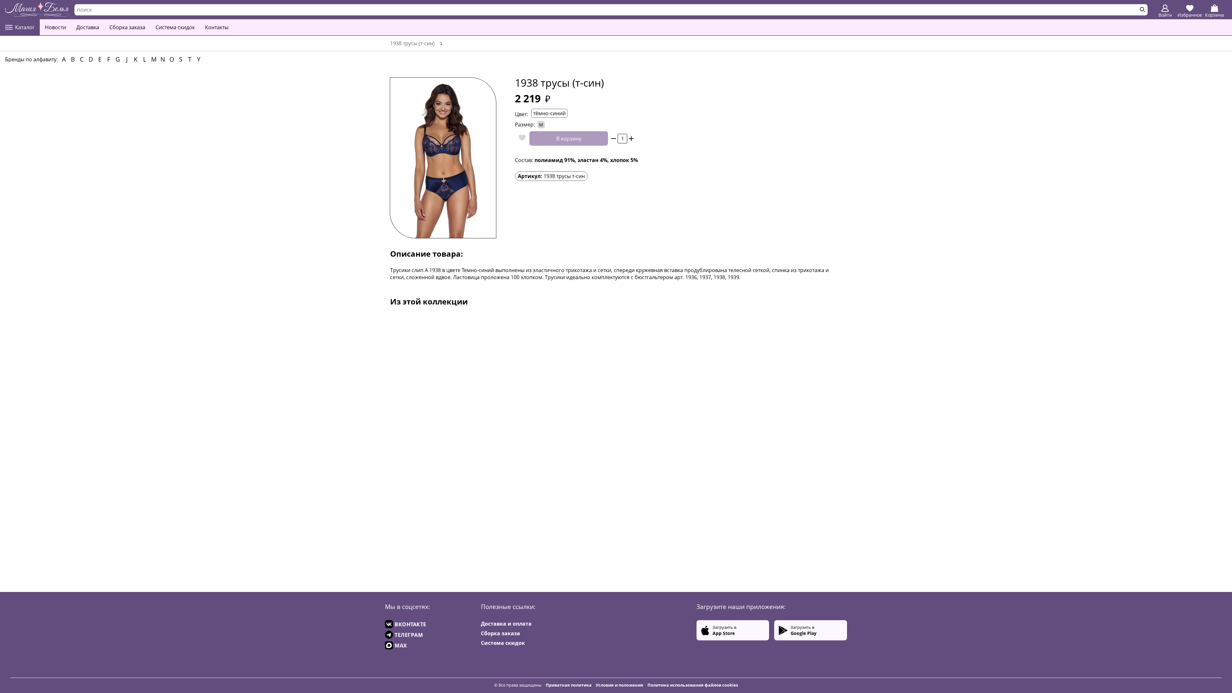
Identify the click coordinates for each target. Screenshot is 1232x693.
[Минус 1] (613, 138)
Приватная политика (569, 685)
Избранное (1189, 15)
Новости (55, 27)
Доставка (87, 27)
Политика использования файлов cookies (692, 685)
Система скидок (175, 27)
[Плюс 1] (631, 138)
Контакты (216, 27)
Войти (1165, 15)
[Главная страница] (37, 9)
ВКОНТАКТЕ (410, 624)
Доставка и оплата (506, 623)
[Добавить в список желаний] (520, 138)
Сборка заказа (127, 27)
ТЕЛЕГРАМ (409, 634)
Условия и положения (619, 685)
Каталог (25, 27)
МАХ (401, 645)
